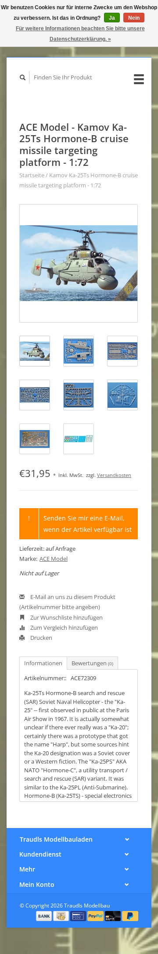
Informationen (43, 663)
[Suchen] (22, 77)
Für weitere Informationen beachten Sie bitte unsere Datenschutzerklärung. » (80, 33)
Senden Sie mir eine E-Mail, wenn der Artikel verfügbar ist (87, 523)
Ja (112, 18)
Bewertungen (92, 663)
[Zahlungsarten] (45, 915)
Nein (134, 18)
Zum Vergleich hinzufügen (63, 627)
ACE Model (54, 559)
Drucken (40, 638)
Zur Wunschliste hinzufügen (66, 617)
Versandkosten (114, 475)
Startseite (31, 175)
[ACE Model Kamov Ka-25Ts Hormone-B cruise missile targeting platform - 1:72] (78, 263)
